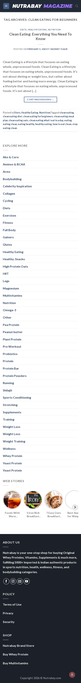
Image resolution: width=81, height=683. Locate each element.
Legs (6, 281)
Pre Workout (12, 346)
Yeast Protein (12, 463)
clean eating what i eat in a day (46, 120)
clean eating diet (12, 116)
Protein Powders (15, 375)
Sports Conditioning (17, 397)
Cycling (8, 200)
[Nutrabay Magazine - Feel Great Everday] (42, 6)
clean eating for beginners (38, 116)
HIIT (6, 273)
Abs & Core (11, 157)
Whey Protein (12, 456)
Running (8, 383)
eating (68, 120)
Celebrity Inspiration (17, 186)
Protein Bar (11, 368)
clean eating (67, 112)
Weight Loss (11, 426)
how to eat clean (62, 124)
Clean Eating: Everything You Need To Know (40, 36)
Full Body (9, 230)
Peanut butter (13, 332)
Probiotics (10, 354)
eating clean (10, 124)
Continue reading (40, 99)
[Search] (76, 6)
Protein (8, 361)
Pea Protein (11, 324)
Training (8, 419)
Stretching (10, 405)
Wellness (9, 448)
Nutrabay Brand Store (18, 645)
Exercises (9, 215)
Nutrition (54, 29)
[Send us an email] (20, 581)
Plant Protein (12, 339)
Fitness (8, 222)
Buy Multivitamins (15, 663)
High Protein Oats (15, 266)
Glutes (7, 244)
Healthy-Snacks (14, 259)
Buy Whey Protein (15, 654)
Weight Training (14, 441)
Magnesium (11, 288)
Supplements (12, 412)
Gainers (8, 237)
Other (7, 317)
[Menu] (6, 6)
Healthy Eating (37, 29)
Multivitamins (12, 295)
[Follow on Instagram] (13, 581)
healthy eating (43, 124)
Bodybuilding (12, 179)
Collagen (9, 193)
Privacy (8, 613)
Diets (23, 29)
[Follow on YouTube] (27, 581)
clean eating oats (18, 120)
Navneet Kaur (59, 49)
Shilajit (7, 390)
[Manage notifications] (72, 675)
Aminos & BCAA (14, 164)
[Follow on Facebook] (6, 581)
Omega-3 (9, 310)
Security (9, 622)
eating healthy (26, 124)
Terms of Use (12, 604)
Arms (6, 171)
